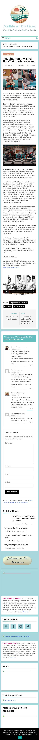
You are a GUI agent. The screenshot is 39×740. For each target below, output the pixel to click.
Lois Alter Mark (9, 65)
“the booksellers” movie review (15, 528)
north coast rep (19, 306)
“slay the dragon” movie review (16, 545)
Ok (20, 737)
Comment (8, 443)
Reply (31, 365)
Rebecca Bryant (16, 393)
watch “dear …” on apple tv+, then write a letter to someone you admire (24, 518)
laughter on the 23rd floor (18, 303)
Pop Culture (8, 54)
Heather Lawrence (17, 347)
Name (7, 466)
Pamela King (15, 370)
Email (7, 474)
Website (8, 482)
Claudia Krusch (16, 413)
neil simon (7, 306)
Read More (26, 612)
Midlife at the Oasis (20, 26)
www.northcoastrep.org (10, 267)
